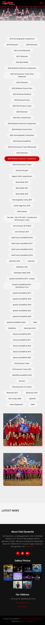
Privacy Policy (26, 619)
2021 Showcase (22, 56)
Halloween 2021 (22, 267)
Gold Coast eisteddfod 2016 (22, 238)
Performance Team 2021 (22, 369)
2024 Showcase (22, 153)
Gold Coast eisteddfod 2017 (22, 243)
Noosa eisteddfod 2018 (22, 346)
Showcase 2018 (31, 393)
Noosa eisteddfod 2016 (22, 334)
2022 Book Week (22, 62)
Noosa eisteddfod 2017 (22, 340)
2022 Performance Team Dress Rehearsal (22, 75)
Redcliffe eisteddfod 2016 (22, 375)
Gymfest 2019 (14, 261)
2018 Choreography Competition (22, 39)
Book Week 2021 (22, 188)
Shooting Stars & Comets (22, 387)
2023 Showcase (22, 112)
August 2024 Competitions (22, 176)
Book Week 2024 (22, 194)
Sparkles (32, 399)
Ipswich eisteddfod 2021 (22, 311)
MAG (35, 322)
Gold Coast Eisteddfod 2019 (22, 255)
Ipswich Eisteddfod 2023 (22, 316)
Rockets (22, 381)
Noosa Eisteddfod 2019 (22, 352)
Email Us (24, 607)
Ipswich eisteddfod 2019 (22, 305)
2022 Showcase (22, 82)
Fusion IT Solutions (26, 621)
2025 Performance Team (22, 165)
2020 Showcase (31, 45)
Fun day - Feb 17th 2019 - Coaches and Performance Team (22, 218)
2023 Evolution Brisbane (22, 94)
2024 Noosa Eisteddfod (22, 141)
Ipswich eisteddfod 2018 (22, 299)
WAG (33, 404)
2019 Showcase (12, 45)
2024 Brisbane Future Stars (22, 129)
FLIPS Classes (22, 211)
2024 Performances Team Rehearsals (22, 147)
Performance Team (22, 363)
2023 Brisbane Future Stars (22, 88)
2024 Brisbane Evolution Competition (22, 123)
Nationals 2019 (29, 328)
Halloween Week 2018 (22, 273)
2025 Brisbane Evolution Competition (22, 159)
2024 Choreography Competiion (22, 135)
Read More (30, 546)
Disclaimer (36, 619)
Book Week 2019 (22, 182)
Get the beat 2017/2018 (22, 226)
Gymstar (31, 261)
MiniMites (12, 328)
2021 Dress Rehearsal (22, 50)
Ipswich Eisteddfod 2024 (16, 322)
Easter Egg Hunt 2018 (22, 206)
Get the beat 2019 (22, 232)
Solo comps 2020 (14, 399)
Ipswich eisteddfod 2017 (22, 293)
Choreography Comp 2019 (22, 200)
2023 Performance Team (22, 106)
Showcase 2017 (12, 393)
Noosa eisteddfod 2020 (22, 357)
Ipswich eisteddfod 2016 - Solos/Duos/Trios (22, 285)
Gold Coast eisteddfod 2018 (22, 249)
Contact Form (24, 603)
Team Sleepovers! (16, 404)
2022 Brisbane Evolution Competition (22, 68)
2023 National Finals (22, 100)
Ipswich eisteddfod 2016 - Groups (22, 279)
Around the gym (22, 170)
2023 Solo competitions (22, 118)
